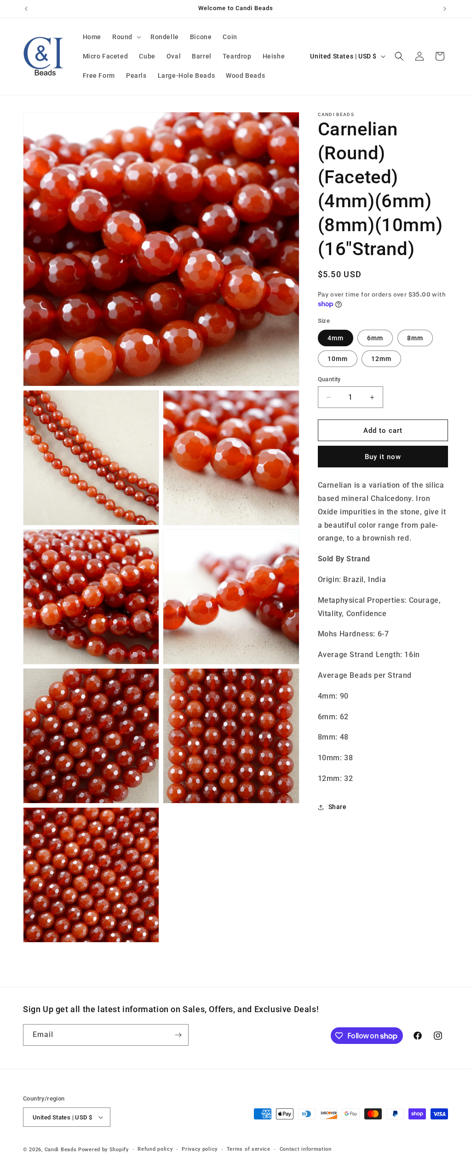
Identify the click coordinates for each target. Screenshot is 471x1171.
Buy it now (383, 457)
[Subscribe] (178, 1035)
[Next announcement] (445, 8)
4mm (335, 338)
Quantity (329, 379)
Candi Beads (61, 1150)
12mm (381, 358)
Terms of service (248, 1149)
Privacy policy (200, 1149)
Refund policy (155, 1149)
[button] (126, 37)
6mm (375, 338)
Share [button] (337, 806)
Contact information (306, 1149)
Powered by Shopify (103, 1150)
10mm (337, 358)
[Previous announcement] (26, 8)
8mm (415, 338)
